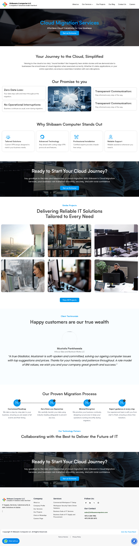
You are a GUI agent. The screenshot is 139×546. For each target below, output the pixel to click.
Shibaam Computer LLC (16, 499)
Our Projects (100, 4)
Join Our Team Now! (129, 532)
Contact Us (122, 4)
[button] (50, 99)
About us (75, 4)
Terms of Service (63, 537)
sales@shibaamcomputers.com (96, 512)
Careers (132, 4)
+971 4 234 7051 (90, 516)
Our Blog (112, 4)
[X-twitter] (94, 502)
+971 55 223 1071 (90, 518)
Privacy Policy (77, 537)
